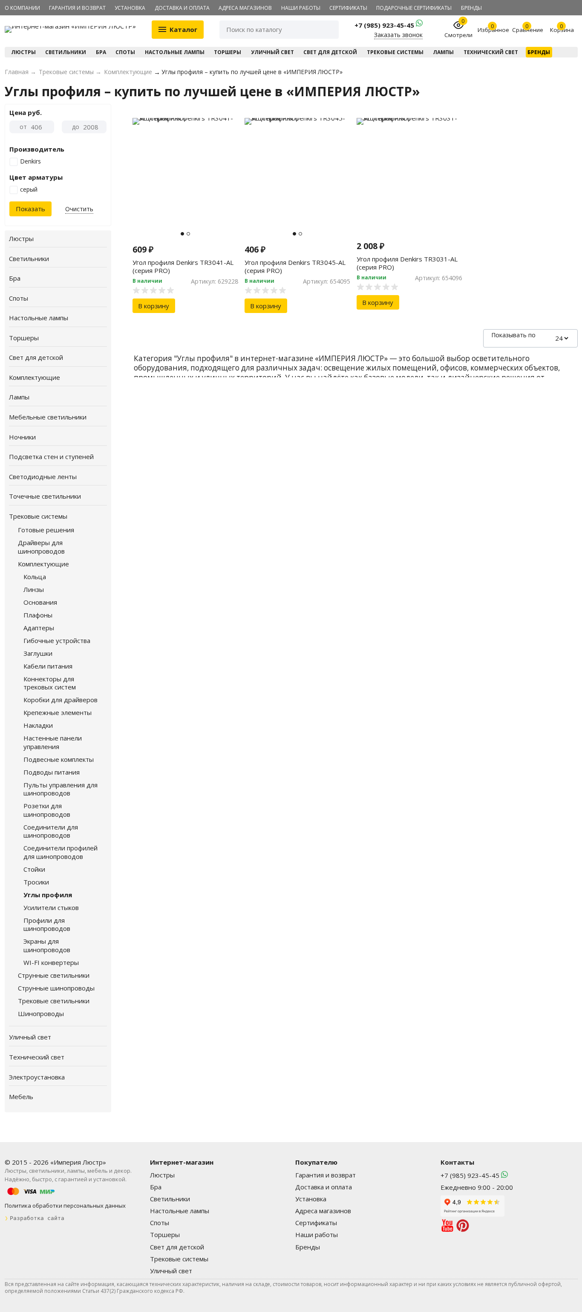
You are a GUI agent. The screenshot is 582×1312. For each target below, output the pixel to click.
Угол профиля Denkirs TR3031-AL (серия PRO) (407, 263)
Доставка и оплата (182, 7)
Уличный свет (272, 52)
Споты (125, 52)
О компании (22, 7)
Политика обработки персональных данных (65, 1205)
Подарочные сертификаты (414, 7)
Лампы (443, 52)
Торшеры (227, 52)
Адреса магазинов (245, 7)
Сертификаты (348, 7)
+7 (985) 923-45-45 (385, 25)
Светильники (65, 52)
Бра (101, 52)
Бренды (471, 7)
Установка (130, 7)
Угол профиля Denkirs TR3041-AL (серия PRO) (183, 266)
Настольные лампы (175, 52)
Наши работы (300, 7)
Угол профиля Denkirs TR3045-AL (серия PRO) (295, 266)
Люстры (23, 52)
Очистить (79, 209)
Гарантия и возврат (77, 7)
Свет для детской (330, 52)
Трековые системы (395, 52)
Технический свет (491, 52)
